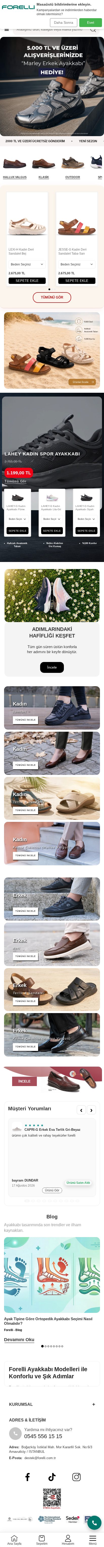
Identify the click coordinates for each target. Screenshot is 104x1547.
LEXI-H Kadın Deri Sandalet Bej (21, 251)
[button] (49, 289)
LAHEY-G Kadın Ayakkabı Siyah (84, 508)
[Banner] (52, 86)
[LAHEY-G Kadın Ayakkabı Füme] (18, 495)
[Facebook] (27, 1477)
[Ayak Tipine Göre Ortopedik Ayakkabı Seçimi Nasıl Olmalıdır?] (52, 1275)
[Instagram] (76, 1477)
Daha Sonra (63, 22)
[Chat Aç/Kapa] (94, 1523)
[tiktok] (52, 1477)
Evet (90, 22)
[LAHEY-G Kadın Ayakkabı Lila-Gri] (52, 495)
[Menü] (7, 29)
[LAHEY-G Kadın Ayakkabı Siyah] (86, 495)
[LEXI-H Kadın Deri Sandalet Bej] (27, 219)
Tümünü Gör (16, 481)
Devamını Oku (19, 1339)
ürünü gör (52, 1190)
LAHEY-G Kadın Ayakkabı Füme (16, 508)
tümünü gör (52, 297)
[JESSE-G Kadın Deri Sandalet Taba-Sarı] (76, 219)
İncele (52, 667)
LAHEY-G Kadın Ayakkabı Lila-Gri (51, 508)
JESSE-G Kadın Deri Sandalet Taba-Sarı (72, 251)
